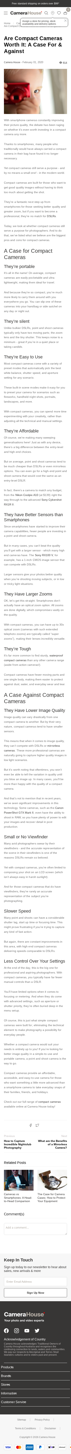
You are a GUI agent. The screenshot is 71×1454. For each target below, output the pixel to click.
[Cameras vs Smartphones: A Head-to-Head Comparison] (19, 1180)
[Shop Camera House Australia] (26, 13)
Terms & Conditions (25, 1428)
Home (7, 23)
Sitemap (21, 1419)
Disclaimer (50, 1428)
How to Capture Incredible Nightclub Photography (17, 1141)
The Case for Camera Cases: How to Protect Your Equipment (51, 1198)
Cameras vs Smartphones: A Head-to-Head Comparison (18, 1198)
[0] (65, 13)
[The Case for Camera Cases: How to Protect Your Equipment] (52, 1180)
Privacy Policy (42, 1419)
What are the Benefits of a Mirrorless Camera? (52, 1141)
